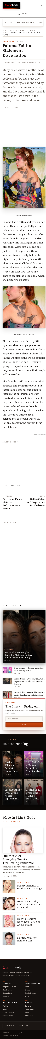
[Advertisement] (24, 125)
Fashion (7, 983)
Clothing (30, 786)
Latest (8, 23)
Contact (23, 1026)
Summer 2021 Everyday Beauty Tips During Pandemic (18, 859)
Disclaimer (14, 1035)
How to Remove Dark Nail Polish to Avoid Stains (28, 922)
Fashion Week (8, 1015)
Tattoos (15, 486)
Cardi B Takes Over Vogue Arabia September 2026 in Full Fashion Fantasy (12, 798)
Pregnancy (29, 1015)
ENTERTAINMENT (32, 983)
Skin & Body (8, 41)
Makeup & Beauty (18, 30)
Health (28, 1003)
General (28, 1006)
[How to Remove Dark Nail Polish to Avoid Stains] (9, 921)
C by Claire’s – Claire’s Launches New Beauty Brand (33, 768)
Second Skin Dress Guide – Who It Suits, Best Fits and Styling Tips (33, 797)
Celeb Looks (7, 990)
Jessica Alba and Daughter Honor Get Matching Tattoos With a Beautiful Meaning (12, 773)
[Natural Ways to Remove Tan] (9, 938)
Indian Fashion (10, 1003)
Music (27, 996)
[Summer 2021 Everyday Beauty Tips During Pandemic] (23, 840)
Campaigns (7, 993)
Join (24, 724)
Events (27, 990)
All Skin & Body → (12, 821)
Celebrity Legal (31, 993)
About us (9, 1026)
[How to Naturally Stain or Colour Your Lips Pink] (9, 903)
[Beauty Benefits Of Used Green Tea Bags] (9, 886)
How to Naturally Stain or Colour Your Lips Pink (29, 904)
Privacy (5, 1035)
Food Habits (29, 1009)
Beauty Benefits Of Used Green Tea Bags (29, 887)
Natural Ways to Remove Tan (27, 939)
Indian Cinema (8, 1012)
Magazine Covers (25, 23)
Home (5, 30)
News (27, 987)
